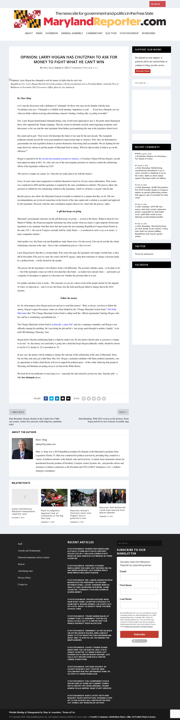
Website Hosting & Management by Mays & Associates (35, 712)
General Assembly (72, 33)
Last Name (126, 599)
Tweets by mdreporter (144, 253)
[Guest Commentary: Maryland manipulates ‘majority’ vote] (25, 497)
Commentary (94, 33)
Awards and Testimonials (29, 550)
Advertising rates (25, 570)
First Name (126, 585)
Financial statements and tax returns (34, 557)
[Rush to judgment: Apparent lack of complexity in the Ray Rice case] (54, 497)
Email (123, 571)
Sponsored (148, 33)
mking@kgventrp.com (46, 444)
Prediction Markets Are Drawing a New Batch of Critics (150, 157)
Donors (21, 564)
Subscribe (139, 634)
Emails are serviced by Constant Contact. (139, 626)
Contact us (22, 584)
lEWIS (138, 153)
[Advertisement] (155, 110)
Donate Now (142, 71)
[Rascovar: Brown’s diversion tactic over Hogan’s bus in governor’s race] (83, 497)
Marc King (48, 67)
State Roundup (129, 33)
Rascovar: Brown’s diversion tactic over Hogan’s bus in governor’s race (80, 514)
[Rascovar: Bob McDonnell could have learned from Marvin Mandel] (113, 496)
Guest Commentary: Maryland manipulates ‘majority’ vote (23, 511)
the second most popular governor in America (59, 158)
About (29, 33)
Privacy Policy (24, 577)
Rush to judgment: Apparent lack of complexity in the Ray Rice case (52, 514)
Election (111, 33)
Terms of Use (68, 712)
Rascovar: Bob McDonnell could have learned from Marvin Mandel (113, 510)
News (39, 33)
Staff (20, 543)
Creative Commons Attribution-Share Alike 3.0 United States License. (123, 716)
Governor (51, 33)
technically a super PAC (62, 324)
